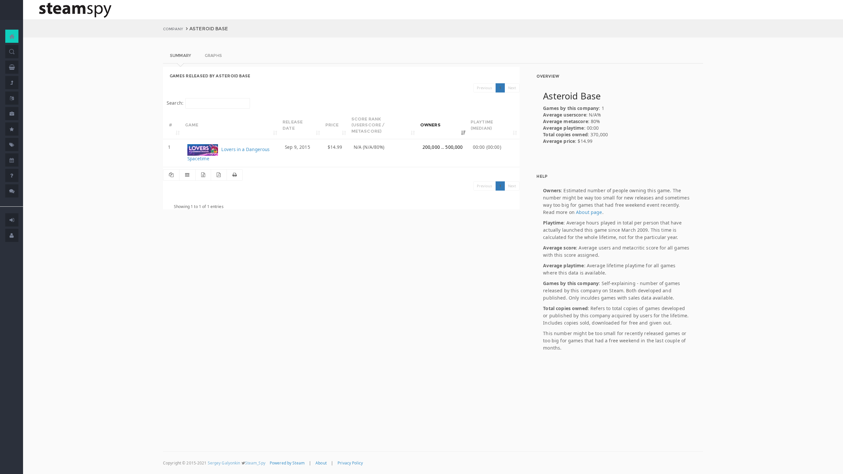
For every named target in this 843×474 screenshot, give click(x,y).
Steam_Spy (255, 462)
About (321, 462)
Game (192, 124)
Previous (484, 87)
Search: (175, 103)
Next (512, 87)
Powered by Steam (287, 462)
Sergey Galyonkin (224, 462)
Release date (293, 125)
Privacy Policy (350, 462)
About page (589, 212)
